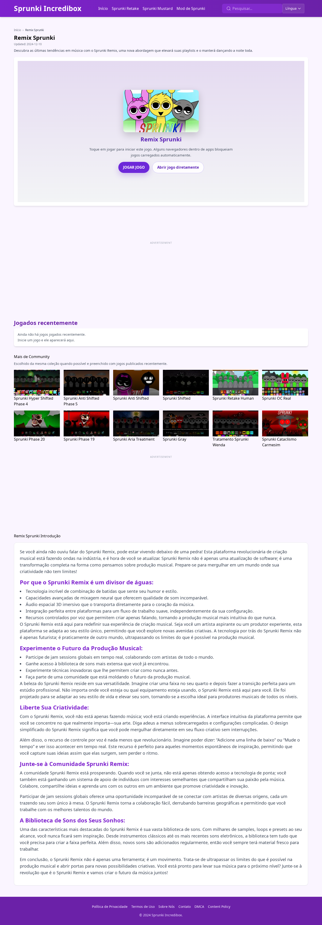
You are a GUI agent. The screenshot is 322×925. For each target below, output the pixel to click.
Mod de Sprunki (191, 8)
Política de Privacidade (110, 906)
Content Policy (219, 906)
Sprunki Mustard (158, 8)
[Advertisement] (155, 278)
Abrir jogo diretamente (178, 167)
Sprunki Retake (125, 8)
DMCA (199, 906)
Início (103, 8)
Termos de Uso (143, 906)
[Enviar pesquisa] (228, 8)
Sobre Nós (166, 906)
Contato (184, 906)
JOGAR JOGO (134, 167)
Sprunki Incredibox (47, 8)
